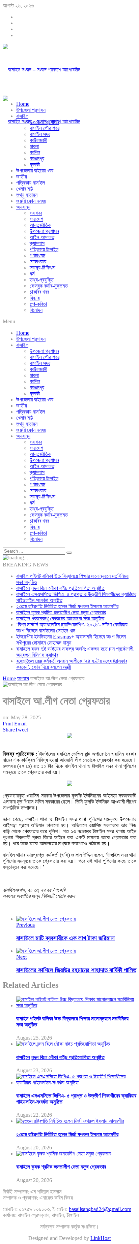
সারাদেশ (36, 219)
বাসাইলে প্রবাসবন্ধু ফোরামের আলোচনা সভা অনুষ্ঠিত (60, 618)
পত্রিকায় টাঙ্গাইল (44, 249)
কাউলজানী (38, 140)
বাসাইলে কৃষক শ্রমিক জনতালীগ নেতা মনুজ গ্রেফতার (61, 612)
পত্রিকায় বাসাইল (30, 183)
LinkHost (100, 1238)
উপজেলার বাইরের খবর (34, 170)
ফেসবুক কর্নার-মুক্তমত (49, 286)
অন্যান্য (23, 207)
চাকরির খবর (39, 292)
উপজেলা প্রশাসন (31, 110)
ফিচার (34, 298)
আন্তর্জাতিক (40, 225)
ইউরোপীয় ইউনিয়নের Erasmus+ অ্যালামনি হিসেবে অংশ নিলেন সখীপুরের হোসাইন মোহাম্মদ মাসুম (71, 640)
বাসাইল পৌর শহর (44, 128)
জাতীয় (21, 176)
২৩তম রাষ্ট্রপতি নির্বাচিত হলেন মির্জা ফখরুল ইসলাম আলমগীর (67, 606)
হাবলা (34, 146)
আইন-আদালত (42, 237)
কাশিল (35, 152)
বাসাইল (22, 116)
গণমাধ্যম (37, 255)
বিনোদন (36, 310)
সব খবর (36, 213)
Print (8, 723)
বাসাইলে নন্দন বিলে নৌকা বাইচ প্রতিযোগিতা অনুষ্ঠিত (60, 588)
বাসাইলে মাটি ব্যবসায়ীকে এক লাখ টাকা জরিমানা (65, 938)
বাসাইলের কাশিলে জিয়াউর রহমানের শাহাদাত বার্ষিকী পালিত (76, 970)
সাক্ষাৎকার (38, 261)
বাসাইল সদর (40, 134)
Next (21, 957)
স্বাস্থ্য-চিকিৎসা (42, 267)
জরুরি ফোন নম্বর (31, 201)
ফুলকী (35, 164)
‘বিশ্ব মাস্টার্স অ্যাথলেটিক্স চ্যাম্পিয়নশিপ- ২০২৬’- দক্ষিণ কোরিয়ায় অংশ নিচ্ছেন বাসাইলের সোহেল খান (72, 627)
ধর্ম (32, 273)
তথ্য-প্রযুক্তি (42, 280)
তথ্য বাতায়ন (26, 195)
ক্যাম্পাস (37, 243)
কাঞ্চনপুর (37, 158)
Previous (25, 925)
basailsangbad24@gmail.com (100, 1209)
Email (20, 723)
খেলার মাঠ (24, 189)
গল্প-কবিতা (38, 304)
